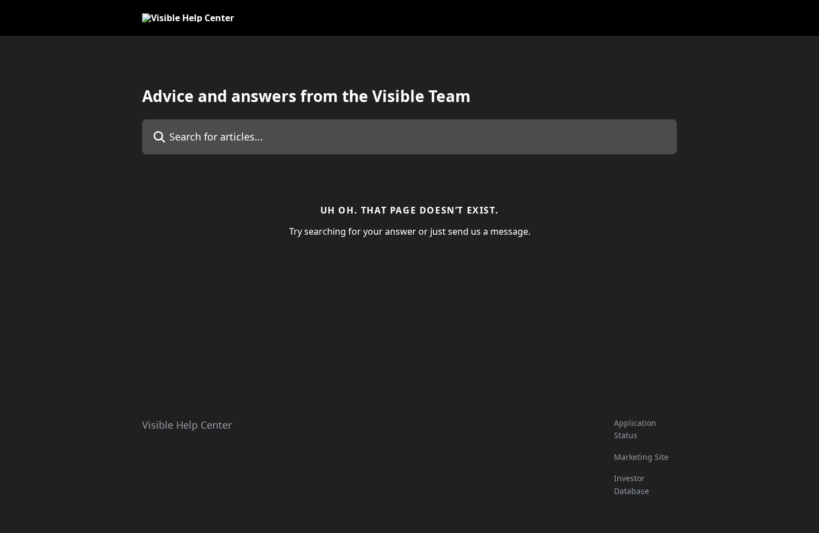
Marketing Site (641, 457)
